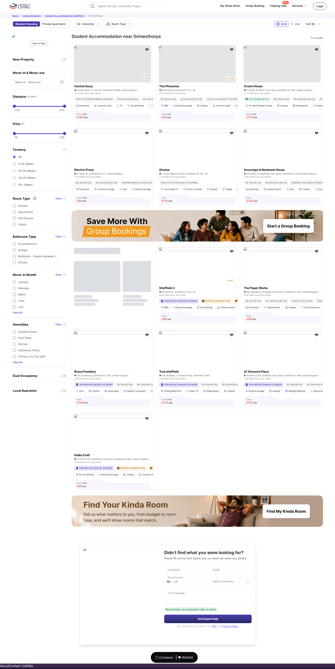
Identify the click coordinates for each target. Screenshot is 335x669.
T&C (214, 626)
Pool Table (24, 338)
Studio (22, 224)
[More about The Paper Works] (282, 272)
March (22, 294)
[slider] (14, 106)
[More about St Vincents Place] (282, 356)
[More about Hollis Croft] (112, 439)
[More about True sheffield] (197, 356)
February (23, 288)
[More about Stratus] (197, 154)
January (23, 282)
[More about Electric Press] (112, 154)
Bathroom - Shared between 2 (37, 256)
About (4, 666)
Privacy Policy (230, 626)
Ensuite (22, 205)
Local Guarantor (25, 391)
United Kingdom (32, 15)
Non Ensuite (25, 218)
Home (15, 15)
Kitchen (23, 344)
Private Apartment (53, 24)
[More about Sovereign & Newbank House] (282, 154)
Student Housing (26, 24)
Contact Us (17, 666)
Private (22, 262)
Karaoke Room (27, 331)
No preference (27, 244)
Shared (22, 250)
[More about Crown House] (282, 63)
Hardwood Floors (29, 350)
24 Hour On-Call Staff (32, 356)
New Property (23, 59)
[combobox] (125, 6)
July (20, 306)
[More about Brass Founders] (112, 356)
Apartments (25, 212)
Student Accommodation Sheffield (64, 15)
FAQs (29, 666)
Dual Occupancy (25, 376)
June (21, 300)
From (82, 116)
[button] (169, 581)
